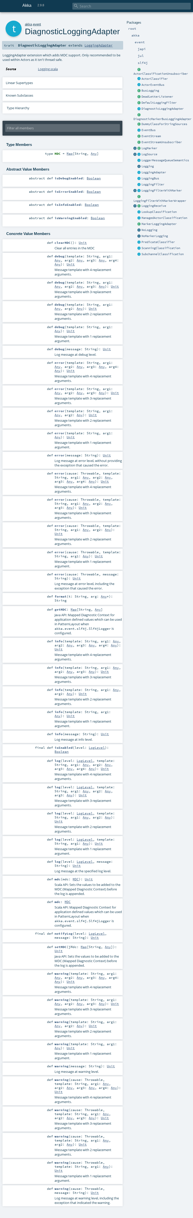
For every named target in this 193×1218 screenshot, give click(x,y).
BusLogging (150, 90)
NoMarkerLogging (154, 236)
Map (70, 153)
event (37, 24)
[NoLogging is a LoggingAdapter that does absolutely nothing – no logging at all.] (139, 230)
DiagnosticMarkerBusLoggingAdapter (162, 119)
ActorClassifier (154, 79)
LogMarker (149, 148)
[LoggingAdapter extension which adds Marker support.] (139, 224)
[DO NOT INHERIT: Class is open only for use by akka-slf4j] (139, 148)
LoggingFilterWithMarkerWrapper (159, 201)
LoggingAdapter (153, 172)
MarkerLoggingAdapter (159, 224)
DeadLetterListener (157, 96)
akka (28, 24)
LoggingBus (150, 178)
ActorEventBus (152, 85)
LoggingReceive (153, 206)
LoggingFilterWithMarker (161, 190)
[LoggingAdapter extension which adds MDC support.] (139, 109)
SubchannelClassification (162, 254)
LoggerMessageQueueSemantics (165, 160)
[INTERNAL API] (139, 70)
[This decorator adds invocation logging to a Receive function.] (139, 206)
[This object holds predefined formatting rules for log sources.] (135, 154)
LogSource (149, 154)
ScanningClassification (160, 248)
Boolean (94, 178)
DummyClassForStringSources (164, 124)
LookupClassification (159, 212)
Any (94, 153)
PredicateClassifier (158, 242)
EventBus (148, 130)
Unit (83, 243)
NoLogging (149, 230)
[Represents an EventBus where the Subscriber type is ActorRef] (139, 85)
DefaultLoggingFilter (159, 102)
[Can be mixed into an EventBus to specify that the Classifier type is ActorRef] (139, 79)
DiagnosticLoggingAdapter (162, 108)
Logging (147, 166)
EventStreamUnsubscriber (161, 142)
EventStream (151, 136)
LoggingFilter (152, 184)
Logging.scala (48, 69)
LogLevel (97, 747)
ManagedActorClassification (164, 218)
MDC (76, 879)
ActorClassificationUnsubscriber (160, 73)
